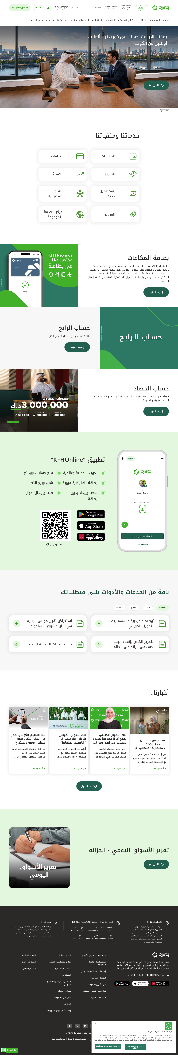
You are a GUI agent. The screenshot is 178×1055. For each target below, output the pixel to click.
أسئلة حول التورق (28, 962)
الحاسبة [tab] (119, 608)
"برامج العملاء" (126, 20)
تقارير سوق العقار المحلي (60, 962)
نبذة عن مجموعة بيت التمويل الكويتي (58, 983)
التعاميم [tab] (162, 608)
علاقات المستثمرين (62, 968)
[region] (133, 1037)
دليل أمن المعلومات (62, 997)
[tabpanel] (89, 634)
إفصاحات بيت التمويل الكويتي (93, 971)
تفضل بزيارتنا (155, 922)
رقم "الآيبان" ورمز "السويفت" (58, 1010)
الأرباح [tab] (148, 608)
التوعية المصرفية (98, 978)
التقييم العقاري (29, 968)
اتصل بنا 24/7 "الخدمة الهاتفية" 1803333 (92, 922)
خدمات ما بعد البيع (41, 20)
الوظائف (67, 1004)
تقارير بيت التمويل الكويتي (94, 991)
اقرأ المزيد (161, 768)
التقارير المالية (65, 955)
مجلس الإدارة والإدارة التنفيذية (97, 963)
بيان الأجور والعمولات (97, 984)
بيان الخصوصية (58, 1039)
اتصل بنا (75, 7)
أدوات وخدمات (61, 20)
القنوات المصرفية (81, 20)
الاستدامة (66, 975)
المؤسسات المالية (98, 997)
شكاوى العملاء (64, 991)
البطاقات (143, 20)
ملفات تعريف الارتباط (77, 1039)
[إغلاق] (95, 1023)
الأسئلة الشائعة (29, 955)
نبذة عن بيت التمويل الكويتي (93, 955)
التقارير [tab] (134, 608)
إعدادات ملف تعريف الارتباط (135, 1047)
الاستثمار (98, 20)
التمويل (111, 20)
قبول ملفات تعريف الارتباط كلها (108, 1046)
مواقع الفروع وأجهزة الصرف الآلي (61, 7)
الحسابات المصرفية (160, 20)
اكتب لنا (47, 922)
